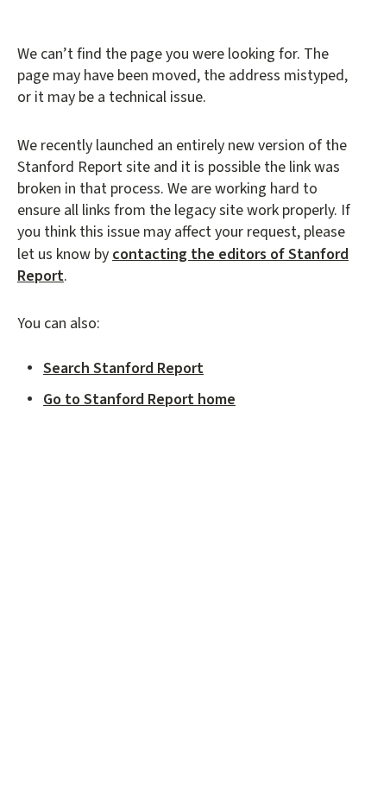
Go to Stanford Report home (139, 399)
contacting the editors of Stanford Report (183, 265)
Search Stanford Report (123, 368)
